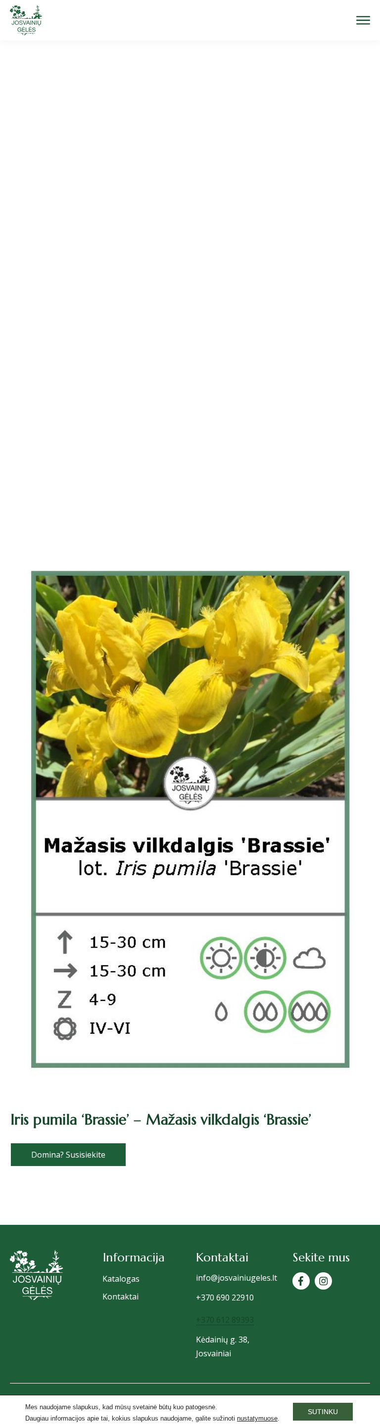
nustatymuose (257, 1418)
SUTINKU (323, 1412)
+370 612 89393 (225, 1319)
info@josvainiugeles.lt (236, 1277)
